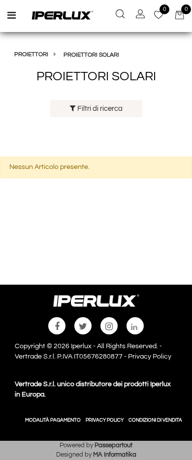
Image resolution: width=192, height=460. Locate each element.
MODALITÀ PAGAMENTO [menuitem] (53, 420)
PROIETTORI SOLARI (91, 55)
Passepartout (113, 445)
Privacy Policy (149, 356)
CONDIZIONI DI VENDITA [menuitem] (155, 420)
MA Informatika (114, 454)
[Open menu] (11, 16)
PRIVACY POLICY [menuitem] (105, 420)
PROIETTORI (31, 54)
